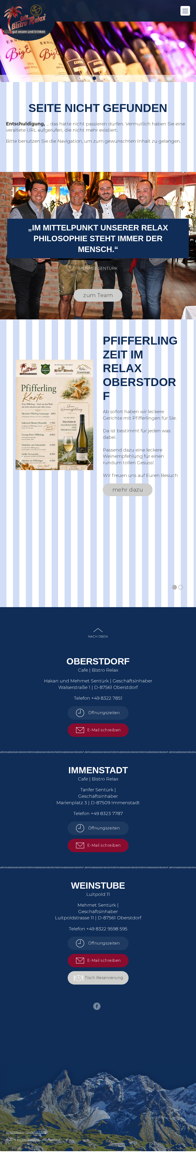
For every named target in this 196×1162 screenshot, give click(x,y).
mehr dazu (127, 489)
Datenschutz (36, 1132)
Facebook (97, 1006)
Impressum (15, 1132)
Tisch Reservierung (104, 977)
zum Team (98, 295)
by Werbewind (28, 1139)
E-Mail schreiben (104, 730)
